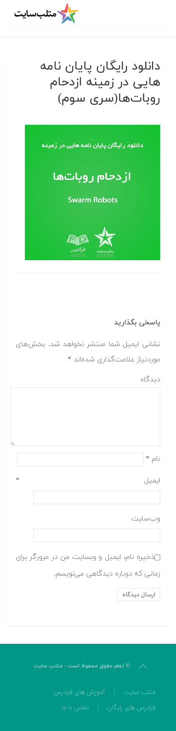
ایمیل (88, 481)
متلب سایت (140, 692)
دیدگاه (150, 379)
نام (153, 459)
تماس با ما (75, 707)
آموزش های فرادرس (79, 692)
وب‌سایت (145, 519)
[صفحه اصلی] (47, 13)
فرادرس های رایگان (131, 707)
